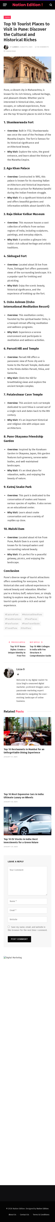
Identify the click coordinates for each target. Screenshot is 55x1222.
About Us (12, 1214)
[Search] (50, 4)
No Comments (43, 47)
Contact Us (24, 1214)
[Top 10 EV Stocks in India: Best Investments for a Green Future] (27, 821)
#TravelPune (11, 628)
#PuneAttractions (13, 619)
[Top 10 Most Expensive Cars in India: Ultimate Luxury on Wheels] (27, 776)
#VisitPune (26, 628)
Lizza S (15, 47)
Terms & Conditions (41, 1214)
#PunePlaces (31, 619)
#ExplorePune (11, 614)
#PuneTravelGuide (31, 624)
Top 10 (7, 17)
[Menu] (5, 4)
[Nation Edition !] (27, 4)
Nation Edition (43, 1208)
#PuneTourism (11, 624)
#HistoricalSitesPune (32, 614)
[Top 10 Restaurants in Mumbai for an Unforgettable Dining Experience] (27, 731)
